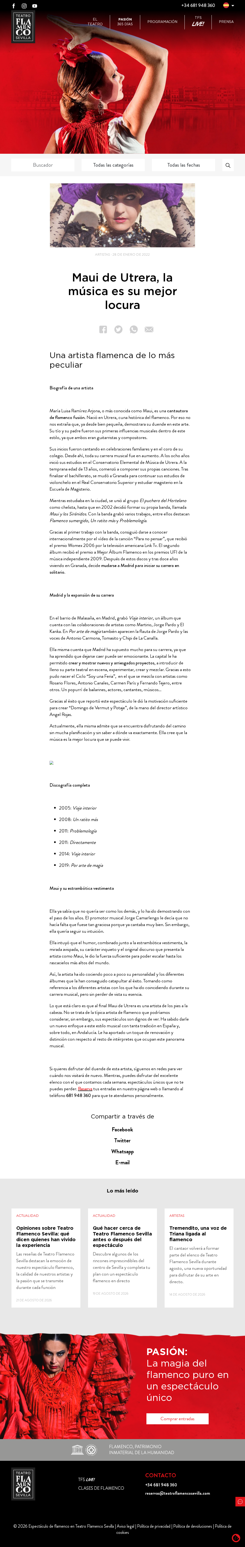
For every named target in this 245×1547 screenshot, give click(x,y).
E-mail (122, 1162)
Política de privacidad (153, 1526)
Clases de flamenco (101, 1488)
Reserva (85, 1088)
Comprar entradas (178, 1418)
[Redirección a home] (23, 1484)
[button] (226, 6)
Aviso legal (125, 1526)
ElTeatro (95, 22)
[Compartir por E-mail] (145, 329)
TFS (198, 22)
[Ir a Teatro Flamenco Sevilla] (23, 26)
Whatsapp (122, 1151)
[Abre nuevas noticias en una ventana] (45, 1258)
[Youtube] (34, 5)
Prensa (226, 22)
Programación (162, 22)
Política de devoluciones (192, 1526)
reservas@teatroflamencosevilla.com (177, 1493)
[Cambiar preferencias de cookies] (236, 1538)
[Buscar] (228, 165)
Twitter (122, 1140)
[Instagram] (24, 5)
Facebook (122, 1129)
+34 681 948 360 (198, 5)
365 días (125, 22)
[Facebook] (13, 5)
